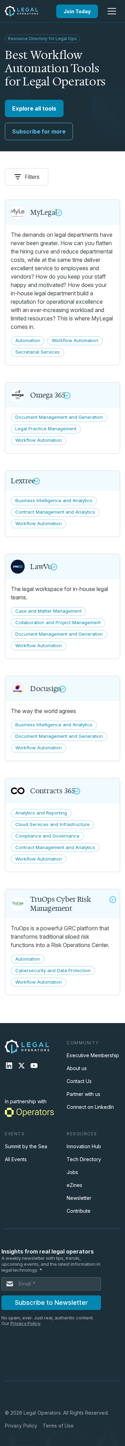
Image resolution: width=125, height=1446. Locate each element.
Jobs (72, 1172)
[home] (21, 11)
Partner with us (83, 1094)
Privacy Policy (21, 1426)
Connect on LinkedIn (90, 1107)
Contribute (79, 1211)
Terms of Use (58, 1426)
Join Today (77, 11)
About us (77, 1068)
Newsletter (79, 1198)
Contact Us (79, 1081)
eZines (74, 1185)
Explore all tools (34, 108)
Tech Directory (84, 1159)
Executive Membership (93, 1055)
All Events (16, 1159)
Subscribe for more (39, 131)
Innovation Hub (84, 1146)
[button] (111, 11)
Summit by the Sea (26, 1146)
